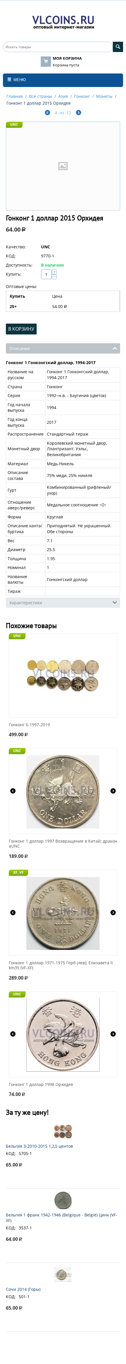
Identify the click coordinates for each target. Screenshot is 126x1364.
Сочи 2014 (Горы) (23, 1289)
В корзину (21, 329)
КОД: (11, 256)
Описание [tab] (19, 348)
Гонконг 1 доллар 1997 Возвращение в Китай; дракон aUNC (63, 844)
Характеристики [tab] (25, 602)
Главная (14, 96)
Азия (63, 96)
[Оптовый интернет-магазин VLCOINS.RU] (63, 21)
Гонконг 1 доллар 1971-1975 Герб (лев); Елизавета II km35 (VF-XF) (61, 965)
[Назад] (47, 113)
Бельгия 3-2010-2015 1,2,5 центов (39, 1146)
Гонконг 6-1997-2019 (29, 724)
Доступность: (19, 265)
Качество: (16, 247)
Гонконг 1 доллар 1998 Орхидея (41, 1084)
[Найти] (118, 47)
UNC (14, 124)
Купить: (13, 274)
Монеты (104, 96)
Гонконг (82, 96)
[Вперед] (78, 113)
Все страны (40, 96)
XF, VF (18, 872)
